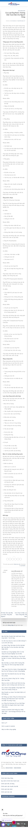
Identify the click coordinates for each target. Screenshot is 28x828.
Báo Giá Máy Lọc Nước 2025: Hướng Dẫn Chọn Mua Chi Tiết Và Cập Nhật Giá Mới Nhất (13, 664)
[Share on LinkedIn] (20, 559)
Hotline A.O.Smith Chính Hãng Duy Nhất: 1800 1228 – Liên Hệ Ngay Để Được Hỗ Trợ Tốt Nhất (13, 711)
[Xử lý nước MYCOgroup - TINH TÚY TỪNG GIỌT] (14, 4)
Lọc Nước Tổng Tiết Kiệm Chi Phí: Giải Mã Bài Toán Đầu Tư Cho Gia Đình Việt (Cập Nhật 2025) (13, 647)
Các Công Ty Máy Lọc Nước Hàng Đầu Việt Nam (21, 614)
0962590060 (17, 768)
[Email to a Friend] (15, 559)
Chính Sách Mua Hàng (7, 778)
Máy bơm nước (21, 10)
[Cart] (26, 4)
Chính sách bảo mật (6, 792)
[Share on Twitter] (12, 559)
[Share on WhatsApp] (7, 559)
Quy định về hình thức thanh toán (10, 781)
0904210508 (9, 768)
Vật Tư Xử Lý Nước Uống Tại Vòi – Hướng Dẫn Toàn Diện (13, 679)
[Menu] (2, 4)
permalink (23, 565)
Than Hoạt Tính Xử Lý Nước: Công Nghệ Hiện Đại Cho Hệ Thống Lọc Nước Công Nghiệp (14, 670)
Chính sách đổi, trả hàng (7, 783)
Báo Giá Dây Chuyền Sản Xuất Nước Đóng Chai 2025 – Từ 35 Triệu (13, 637)
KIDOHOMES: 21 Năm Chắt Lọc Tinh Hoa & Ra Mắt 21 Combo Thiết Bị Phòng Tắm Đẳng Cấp (14, 658)
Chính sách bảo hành (6, 789)
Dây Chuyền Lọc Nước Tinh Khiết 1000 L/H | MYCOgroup (14, 693)
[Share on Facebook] (10, 559)
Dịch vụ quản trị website (8, 726)
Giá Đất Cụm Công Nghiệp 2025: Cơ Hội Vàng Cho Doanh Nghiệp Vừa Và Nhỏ (13, 652)
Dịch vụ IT (4, 723)
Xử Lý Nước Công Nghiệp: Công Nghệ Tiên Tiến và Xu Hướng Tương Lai (13, 688)
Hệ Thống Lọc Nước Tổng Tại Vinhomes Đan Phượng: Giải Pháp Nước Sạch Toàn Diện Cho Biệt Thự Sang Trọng (14, 698)
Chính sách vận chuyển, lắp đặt (9, 786)
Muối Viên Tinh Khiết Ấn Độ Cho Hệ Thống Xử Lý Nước (13, 674)
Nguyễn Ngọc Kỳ (21, 20)
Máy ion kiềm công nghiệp (9, 729)
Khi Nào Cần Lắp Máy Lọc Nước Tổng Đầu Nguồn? (7, 614)
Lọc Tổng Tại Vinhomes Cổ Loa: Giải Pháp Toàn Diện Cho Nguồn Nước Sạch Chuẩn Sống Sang (13, 705)
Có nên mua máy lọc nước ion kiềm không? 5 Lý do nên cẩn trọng (14, 641)
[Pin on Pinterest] (18, 559)
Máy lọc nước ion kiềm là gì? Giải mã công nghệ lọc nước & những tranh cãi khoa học (13, 684)
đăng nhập (11, 625)
